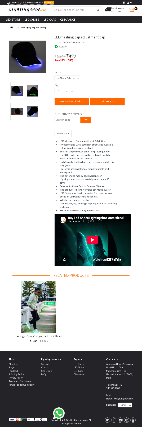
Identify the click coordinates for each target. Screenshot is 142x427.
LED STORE (13, 19)
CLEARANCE (68, 19)
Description (63, 133)
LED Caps (78, 370)
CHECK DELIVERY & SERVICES (68, 114)
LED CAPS (49, 19)
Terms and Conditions (20, 381)
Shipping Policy (16, 374)
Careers (45, 364)
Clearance (79, 374)
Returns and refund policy (21, 384)
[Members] (129, 2)
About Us (13, 364)
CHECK (85, 119)
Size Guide (46, 370)
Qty (56, 85)
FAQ (43, 374)
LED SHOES (32, 19)
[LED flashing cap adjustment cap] (28, 57)
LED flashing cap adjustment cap (31, 27)
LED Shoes (79, 367)
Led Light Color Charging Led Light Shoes (38, 336)
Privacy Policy (16, 377)
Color (59, 72)
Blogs (11, 367)
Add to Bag (107, 101)
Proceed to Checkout (72, 101)
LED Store (79, 364)
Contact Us (46, 367)
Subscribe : (111, 405)
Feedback (14, 370)
